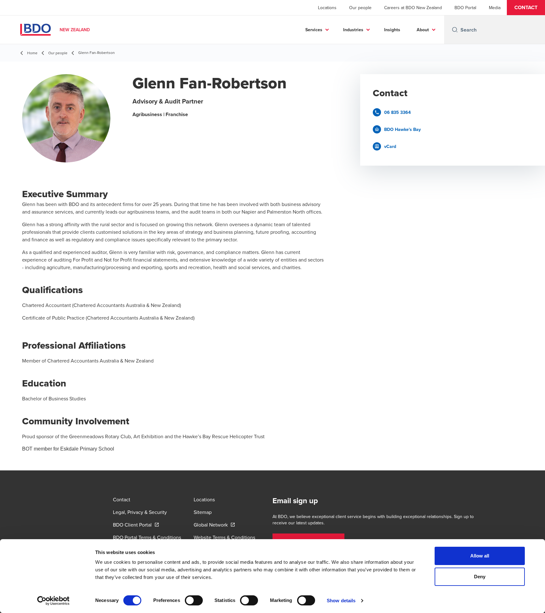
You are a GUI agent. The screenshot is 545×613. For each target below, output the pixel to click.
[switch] (194, 600)
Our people (360, 7)
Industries (353, 30)
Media (495, 7)
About (423, 30)
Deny (479, 576)
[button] (526, 7)
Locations (327, 7)
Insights (392, 30)
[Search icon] (455, 30)
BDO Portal (465, 7)
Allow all (479, 555)
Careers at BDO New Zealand (413, 7)
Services (313, 30)
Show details (341, 600)
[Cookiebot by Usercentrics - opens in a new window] (53, 600)
